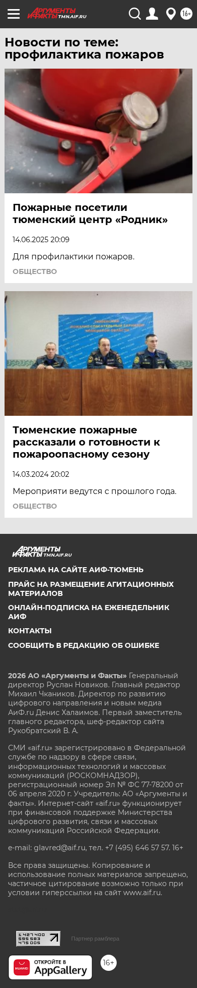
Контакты (30, 630)
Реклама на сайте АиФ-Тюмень (75, 569)
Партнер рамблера (95, 939)
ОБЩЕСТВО (35, 271)
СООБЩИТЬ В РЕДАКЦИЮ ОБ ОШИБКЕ (83, 645)
